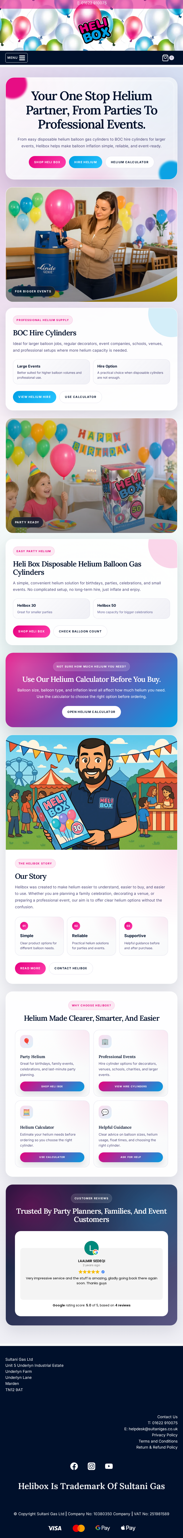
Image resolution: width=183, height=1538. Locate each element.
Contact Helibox (70, 968)
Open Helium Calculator (91, 712)
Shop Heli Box (47, 162)
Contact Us (167, 1417)
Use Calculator (80, 397)
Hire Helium (85, 162)
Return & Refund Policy (157, 1447)
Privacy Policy (165, 1435)
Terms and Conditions (158, 1441)
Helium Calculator (130, 162)
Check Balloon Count (80, 631)
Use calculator (52, 1157)
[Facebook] (74, 1466)
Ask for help (131, 1157)
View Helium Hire (34, 397)
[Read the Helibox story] (91, 792)
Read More (30, 968)
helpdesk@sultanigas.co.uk (153, 1429)
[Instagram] (91, 1466)
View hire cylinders (131, 1086)
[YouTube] (108, 1466)
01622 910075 (165, 1423)
